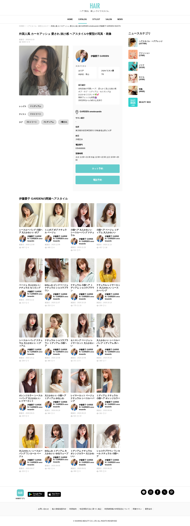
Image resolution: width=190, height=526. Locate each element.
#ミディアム (49, 122)
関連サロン (137, 509)
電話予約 (97, 180)
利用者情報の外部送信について (117, 509)
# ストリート (35, 114)
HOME (70, 19)
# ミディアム (35, 106)
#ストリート (32, 122)
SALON (109, 19)
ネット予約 (97, 168)
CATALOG (82, 19)
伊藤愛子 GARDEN (100, 56)
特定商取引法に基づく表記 (90, 509)
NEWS (120, 19)
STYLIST (96, 19)
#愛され (64, 122)
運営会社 (148, 509)
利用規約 (73, 509)
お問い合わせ (43, 509)
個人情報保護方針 (59, 509)
